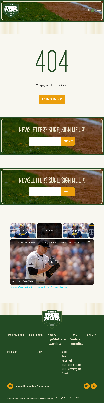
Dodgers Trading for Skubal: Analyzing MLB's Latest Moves (49, 242)
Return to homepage (52, 99)
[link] (14, 242)
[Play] (76, 230)
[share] (88, 241)
